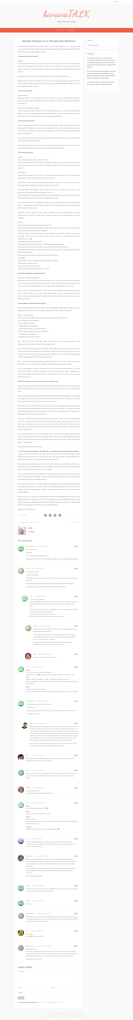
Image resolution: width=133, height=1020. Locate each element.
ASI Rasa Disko (74, 522)
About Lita (61, 30)
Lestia (28, 568)
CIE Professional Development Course (29, 522)
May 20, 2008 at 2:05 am (40, 596)
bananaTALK (66, 13)
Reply (75, 546)
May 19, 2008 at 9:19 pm (38, 568)
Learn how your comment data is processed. (50, 1002)
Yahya (31, 723)
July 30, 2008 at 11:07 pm (37, 770)
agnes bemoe (30, 913)
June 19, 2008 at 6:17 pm (37, 755)
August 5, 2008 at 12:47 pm (37, 802)
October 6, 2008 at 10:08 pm (41, 856)
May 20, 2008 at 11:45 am (37, 667)
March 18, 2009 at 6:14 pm (38, 900)
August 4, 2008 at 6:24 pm (39, 787)
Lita (30, 528)
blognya (67, 46)
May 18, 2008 (23, 515)
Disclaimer (70, 30)
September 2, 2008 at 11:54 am (45, 654)
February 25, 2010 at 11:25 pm (44, 946)
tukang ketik (30, 546)
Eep (34, 654)
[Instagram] (117, 2)
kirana (28, 787)
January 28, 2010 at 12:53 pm (44, 913)
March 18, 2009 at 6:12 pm (38, 885)
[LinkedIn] (115, 2)
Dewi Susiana (30, 946)
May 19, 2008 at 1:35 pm (43, 546)
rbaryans (29, 856)
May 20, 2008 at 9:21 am (45, 626)
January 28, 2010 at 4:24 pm (37, 931)
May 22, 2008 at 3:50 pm (43, 701)
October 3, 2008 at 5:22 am (36, 838)
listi (27, 755)
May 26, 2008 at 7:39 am (41, 723)
